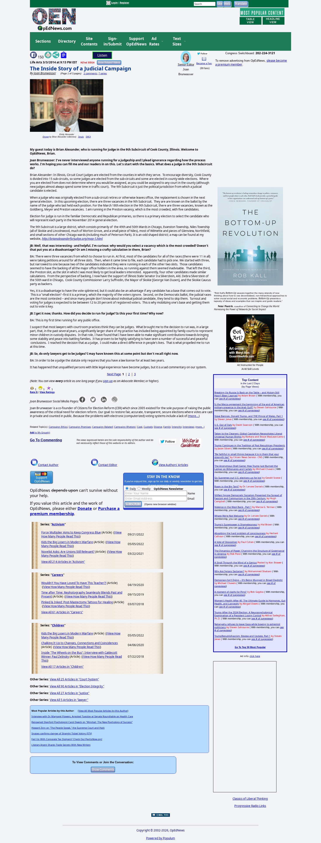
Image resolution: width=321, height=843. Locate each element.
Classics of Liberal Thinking (250, 799)
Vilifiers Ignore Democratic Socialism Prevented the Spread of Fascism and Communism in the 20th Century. (248, 497)
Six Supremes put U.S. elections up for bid (237, 477)
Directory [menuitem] (66, 41)
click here (255, 656)
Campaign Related (102, 426)
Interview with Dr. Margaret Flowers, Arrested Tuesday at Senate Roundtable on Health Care (82, 716)
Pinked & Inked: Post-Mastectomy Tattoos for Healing (77, 602)
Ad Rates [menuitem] (154, 41)
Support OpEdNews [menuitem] (134, 41)
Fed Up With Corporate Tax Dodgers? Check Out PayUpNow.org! (66, 739)
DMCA (88, 137)
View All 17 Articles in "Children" (62, 667)
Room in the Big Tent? (226, 486)
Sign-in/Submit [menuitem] (112, 41)
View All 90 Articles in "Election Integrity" (77, 686)
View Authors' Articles (173, 465)
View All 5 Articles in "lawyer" (69, 700)
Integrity (176, 426)
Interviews (188, 426)
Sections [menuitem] (43, 41)
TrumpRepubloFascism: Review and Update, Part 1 (242, 636)
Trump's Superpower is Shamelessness (235, 524)
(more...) (199, 426)
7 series (102, 73)
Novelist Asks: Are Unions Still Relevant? (68, 552)
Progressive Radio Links (250, 806)
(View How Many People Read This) (66, 587)
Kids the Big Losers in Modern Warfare (67, 542)
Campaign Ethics (58, 426)
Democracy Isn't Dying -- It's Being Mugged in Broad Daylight (248, 580)
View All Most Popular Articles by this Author (103, 710)
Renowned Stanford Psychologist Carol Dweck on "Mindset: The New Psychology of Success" (82, 722)
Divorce (158, 426)
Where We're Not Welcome (229, 515)
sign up (108, 381)
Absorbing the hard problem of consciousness (240, 533)
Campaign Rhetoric (125, 426)
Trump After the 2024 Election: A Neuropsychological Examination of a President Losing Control (243, 614)
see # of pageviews (229, 398)
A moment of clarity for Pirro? (230, 591)
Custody (148, 426)
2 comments (90, 73)
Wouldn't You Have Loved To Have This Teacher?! (73, 583)
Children (58, 625)
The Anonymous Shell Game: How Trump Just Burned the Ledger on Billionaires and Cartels (246, 467)
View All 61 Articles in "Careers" (62, 612)
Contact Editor (107, 465)
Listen (102, 55)
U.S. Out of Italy (223, 424)
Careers (57, 575)
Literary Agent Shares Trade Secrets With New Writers (60, 744)
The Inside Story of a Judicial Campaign (80, 68)
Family (167, 426)
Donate (85, 508)
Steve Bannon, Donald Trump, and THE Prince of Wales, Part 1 (248, 416)
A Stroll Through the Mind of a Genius (235, 562)
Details (81, 137)
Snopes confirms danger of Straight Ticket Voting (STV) (61, 733)
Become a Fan (204, 63)
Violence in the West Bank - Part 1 (233, 507)
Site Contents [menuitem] (89, 41)
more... (194, 416)
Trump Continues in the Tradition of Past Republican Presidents (249, 445)
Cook (139, 426)
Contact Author (48, 465)
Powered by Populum (160, 838)
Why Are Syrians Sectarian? (229, 571)
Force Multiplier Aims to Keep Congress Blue (71, 532)
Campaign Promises (80, 426)
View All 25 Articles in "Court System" (74, 679)
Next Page (114, 374)
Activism (58, 524)
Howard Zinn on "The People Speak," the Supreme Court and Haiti (68, 727)
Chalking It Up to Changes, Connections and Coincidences (79, 643)
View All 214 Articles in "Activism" (63, 562)
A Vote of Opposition (225, 542)
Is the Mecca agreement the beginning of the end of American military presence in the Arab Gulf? (249, 406)
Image (46, 136)
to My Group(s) (40, 432)
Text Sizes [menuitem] (177, 41)
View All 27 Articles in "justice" (69, 693)
